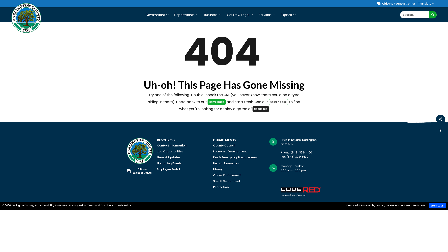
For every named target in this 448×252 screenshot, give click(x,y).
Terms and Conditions (100, 205)
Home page (216, 102)
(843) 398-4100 (302, 152)
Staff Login (437, 205)
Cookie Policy (123, 205)
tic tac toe (260, 109)
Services (265, 15)
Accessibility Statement (53, 205)
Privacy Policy (77, 205)
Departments (184, 15)
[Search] (433, 14)
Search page (278, 102)
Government (155, 15)
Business (211, 15)
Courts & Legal (238, 15)
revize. (380, 205)
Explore (286, 15)
